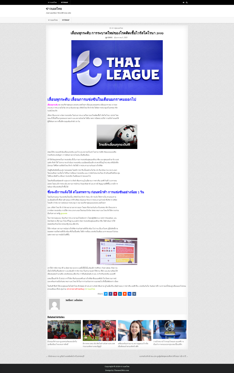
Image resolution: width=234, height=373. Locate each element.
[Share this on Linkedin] (120, 294)
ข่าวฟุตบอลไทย (117, 28)
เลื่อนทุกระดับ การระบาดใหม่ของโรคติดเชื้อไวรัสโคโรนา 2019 (117, 32)
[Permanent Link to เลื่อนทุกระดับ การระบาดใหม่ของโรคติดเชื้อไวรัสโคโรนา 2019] (117, 67)
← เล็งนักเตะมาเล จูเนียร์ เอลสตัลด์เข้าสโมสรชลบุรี (65, 356)
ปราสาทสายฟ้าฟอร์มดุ (75, 289)
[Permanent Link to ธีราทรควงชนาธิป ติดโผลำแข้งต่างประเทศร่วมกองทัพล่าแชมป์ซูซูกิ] (99, 330)
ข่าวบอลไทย (52, 2)
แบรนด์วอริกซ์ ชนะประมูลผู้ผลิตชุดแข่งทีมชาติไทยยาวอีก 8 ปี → (163, 356)
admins (110, 37)
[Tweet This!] (106, 294)
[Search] (186, 2)
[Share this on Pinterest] (115, 294)
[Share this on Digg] (129, 294)
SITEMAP (64, 2)
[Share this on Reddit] (125, 294)
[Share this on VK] (134, 294)
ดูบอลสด (64, 213)
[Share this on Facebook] (110, 294)
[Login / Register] (183, 2)
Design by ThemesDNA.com (117, 370)
